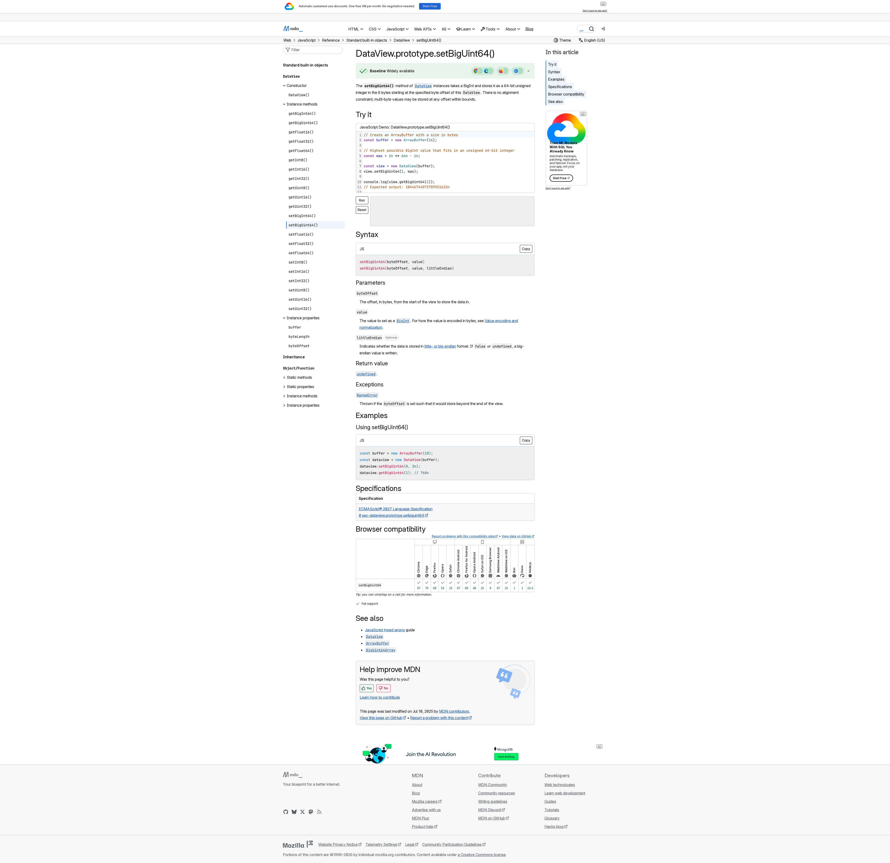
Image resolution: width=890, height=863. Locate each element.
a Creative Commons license (482, 854)
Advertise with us (426, 809)
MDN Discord (489, 809)
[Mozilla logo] (298, 844)
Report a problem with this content (439, 717)
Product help (422, 826)
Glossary (552, 818)
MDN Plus (420, 818)
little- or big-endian (440, 346)
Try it (552, 64)
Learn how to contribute (380, 697)
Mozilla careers (425, 801)
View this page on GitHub (381, 717)
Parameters (370, 282)
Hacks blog (554, 826)
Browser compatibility (566, 94)
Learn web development (564, 793)
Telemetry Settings (381, 844)
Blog (529, 28)
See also (555, 101)
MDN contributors (454, 711)
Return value (372, 363)
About (417, 784)
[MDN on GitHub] (286, 812)
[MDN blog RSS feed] (319, 812)
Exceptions (369, 384)
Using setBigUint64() (382, 427)
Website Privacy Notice (338, 844)
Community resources (496, 793)
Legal (409, 844)
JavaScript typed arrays (385, 630)
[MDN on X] (302, 812)
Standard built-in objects (305, 65)
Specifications (560, 86)
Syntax (554, 71)
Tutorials (551, 809)
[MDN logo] (292, 775)
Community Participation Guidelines (452, 844)
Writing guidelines (492, 801)
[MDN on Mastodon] (311, 812)
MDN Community (492, 784)
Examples (556, 79)
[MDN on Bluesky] (294, 812)
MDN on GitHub (491, 818)
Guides (550, 801)
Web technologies (559, 784)
